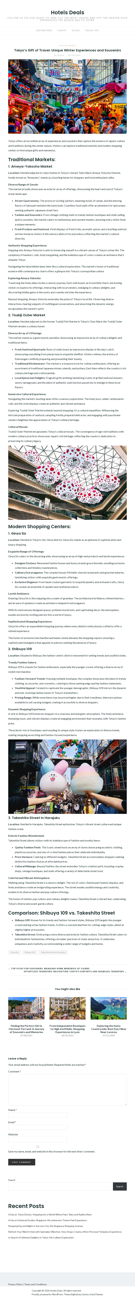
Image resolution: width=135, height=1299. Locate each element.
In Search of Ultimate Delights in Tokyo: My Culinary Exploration (41, 1237)
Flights (62, 30)
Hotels (76, 30)
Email (12, 1122)
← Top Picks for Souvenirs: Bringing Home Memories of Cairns (49, 968)
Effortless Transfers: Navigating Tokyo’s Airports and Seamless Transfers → (75, 971)
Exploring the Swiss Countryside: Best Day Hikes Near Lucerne (108, 1029)
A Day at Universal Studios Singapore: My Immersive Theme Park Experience (47, 1220)
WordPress (57, 1294)
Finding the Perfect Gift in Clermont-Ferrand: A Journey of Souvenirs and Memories (26, 1029)
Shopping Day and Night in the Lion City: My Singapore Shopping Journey (45, 1226)
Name (12, 1109)
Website (13, 1134)
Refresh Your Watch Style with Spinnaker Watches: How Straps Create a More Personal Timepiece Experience (65, 1231)
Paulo (59, 55)
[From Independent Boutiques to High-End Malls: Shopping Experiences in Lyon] (67, 1008)
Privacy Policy (15, 1284)
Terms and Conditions (35, 1284)
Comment (14, 1071)
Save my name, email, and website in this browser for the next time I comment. (51, 1151)
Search (11, 1180)
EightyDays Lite (78, 1294)
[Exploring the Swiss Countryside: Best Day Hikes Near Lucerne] (109, 1008)
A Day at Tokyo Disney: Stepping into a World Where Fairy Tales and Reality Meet (50, 1214)
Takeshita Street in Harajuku (53, 952)
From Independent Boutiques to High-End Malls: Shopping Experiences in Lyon (67, 1029)
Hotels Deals (67, 12)
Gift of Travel (67, 45)
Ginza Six (14, 952)
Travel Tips (92, 30)
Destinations (44, 30)
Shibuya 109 (30, 952)
